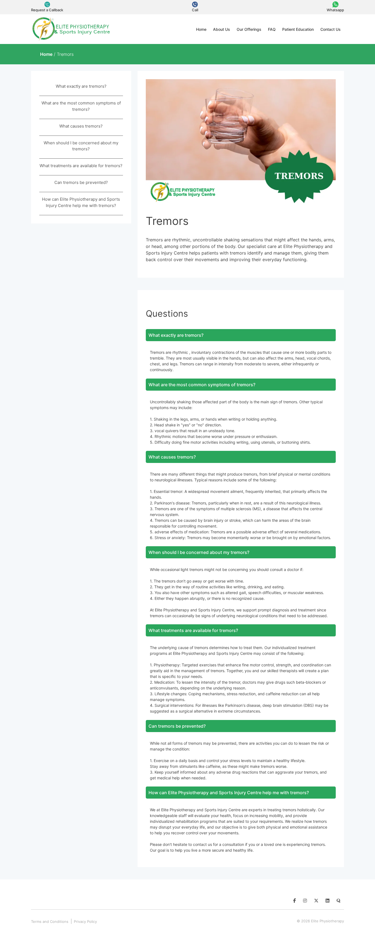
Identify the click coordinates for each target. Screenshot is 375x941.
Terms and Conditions (49, 921)
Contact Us (330, 29)
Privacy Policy (85, 921)
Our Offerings (249, 29)
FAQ (272, 29)
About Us (221, 29)
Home (201, 29)
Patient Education (298, 29)
